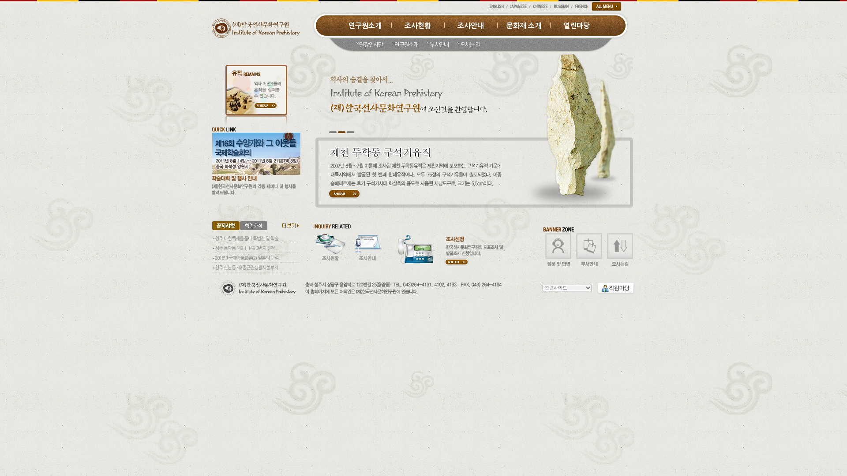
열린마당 (576, 25)
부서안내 (439, 45)
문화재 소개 (523, 25)
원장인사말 (371, 45)
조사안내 (470, 25)
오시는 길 (470, 45)
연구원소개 (365, 25)
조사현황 (418, 25)
